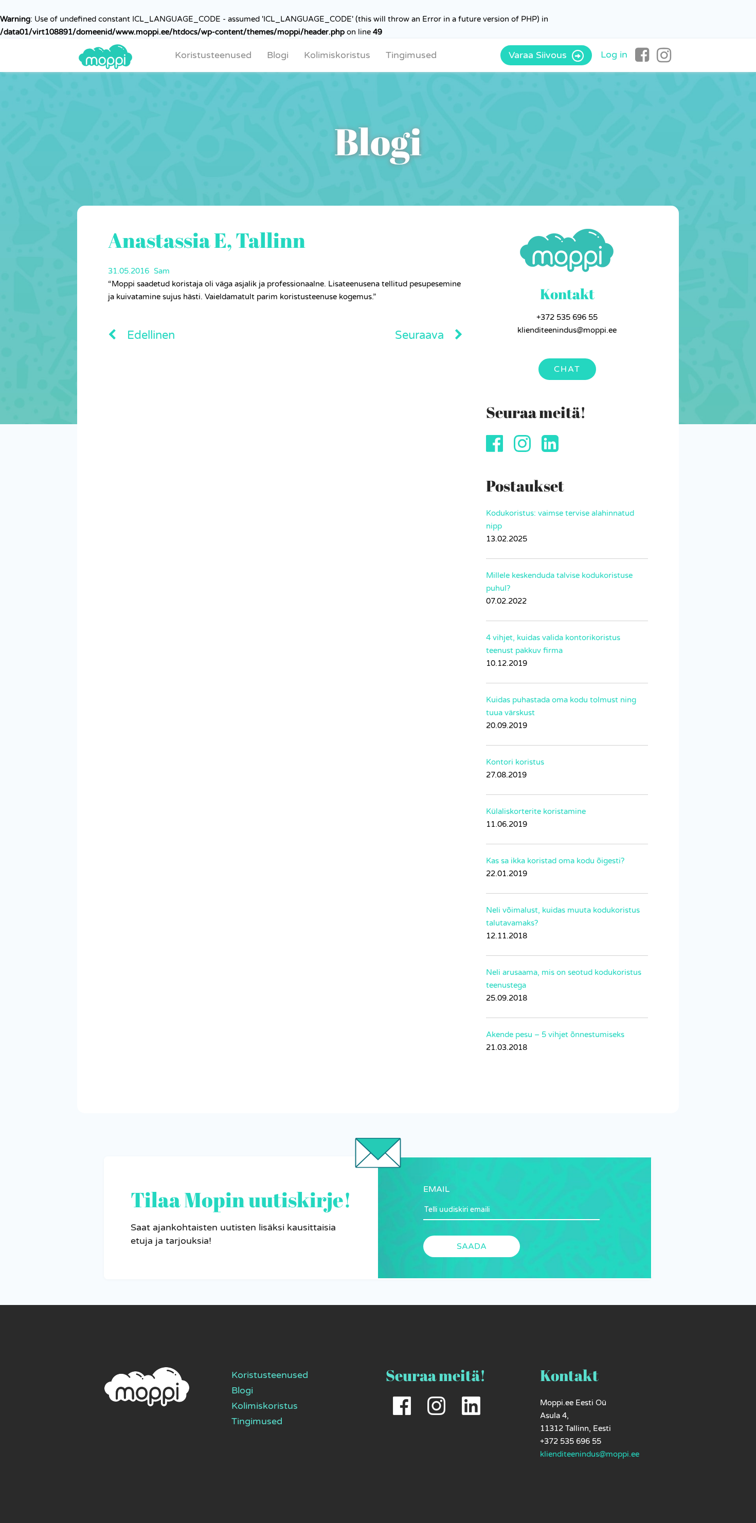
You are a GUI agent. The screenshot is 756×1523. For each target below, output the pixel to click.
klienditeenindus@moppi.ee (589, 1454)
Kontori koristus (515, 762)
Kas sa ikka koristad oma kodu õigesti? (555, 860)
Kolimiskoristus (337, 55)
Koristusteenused (213, 55)
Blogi (278, 55)
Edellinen (149, 335)
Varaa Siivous (539, 55)
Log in (614, 54)
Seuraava (421, 335)
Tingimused (411, 55)
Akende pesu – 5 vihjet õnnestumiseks (555, 1034)
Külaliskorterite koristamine (536, 811)
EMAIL (436, 1189)
